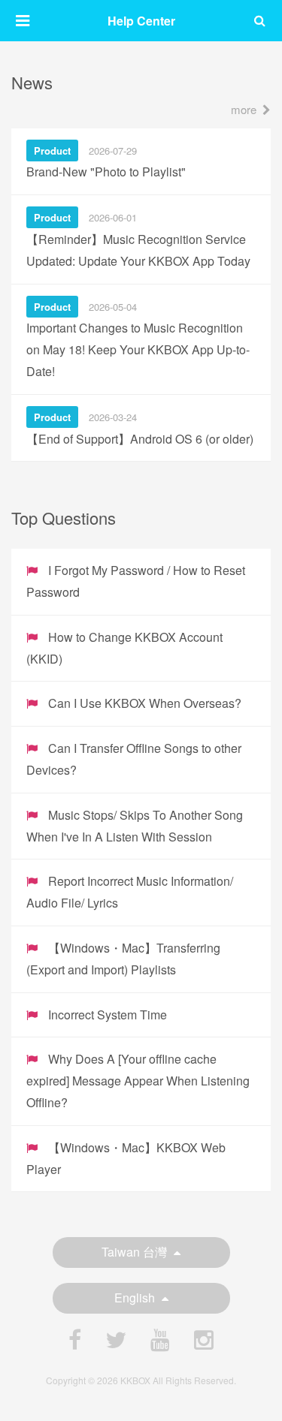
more (243, 109)
